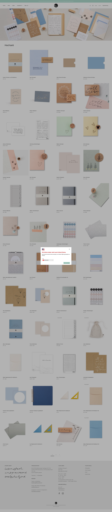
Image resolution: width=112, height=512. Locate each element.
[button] (69, 249)
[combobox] (45, 260)
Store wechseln (67, 262)
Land (43, 258)
